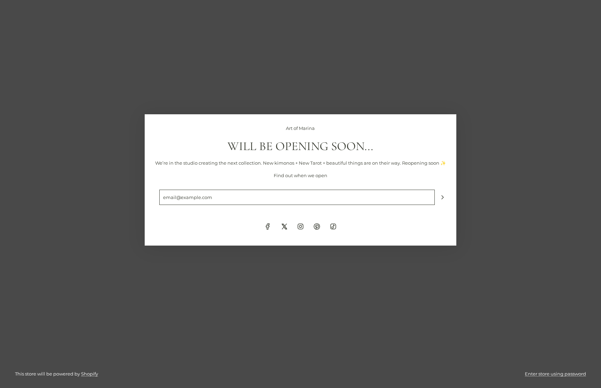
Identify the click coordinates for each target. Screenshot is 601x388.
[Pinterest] (316, 226)
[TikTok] (333, 226)
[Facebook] (267, 226)
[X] (284, 226)
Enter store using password (555, 374)
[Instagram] (300, 226)
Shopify (89, 374)
